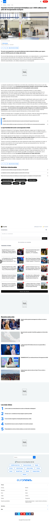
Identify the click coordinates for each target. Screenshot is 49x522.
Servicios (3, 506)
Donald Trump (19, 471)
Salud (26, 492)
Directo (45, 1)
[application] (24, 26)
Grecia (10, 471)
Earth (26, 490)
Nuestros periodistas (5, 501)
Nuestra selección (7, 317)
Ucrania (11, 468)
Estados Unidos (36, 471)
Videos (2, 498)
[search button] (34, 457)
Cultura (26, 495)
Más (2, 509)
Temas (2, 484)
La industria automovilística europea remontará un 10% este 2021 (14, 169)
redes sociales (30, 468)
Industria (16, 183)
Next (2, 492)
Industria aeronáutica (20, 180)
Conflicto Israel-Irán (15, 465)
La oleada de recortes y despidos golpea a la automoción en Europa (15, 172)
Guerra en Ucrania (27, 465)
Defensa (24, 474)
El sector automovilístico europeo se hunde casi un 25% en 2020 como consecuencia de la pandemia (24, 124)
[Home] (1, 4)
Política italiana (32, 180)
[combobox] (24, 457)
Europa (2, 487)
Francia (38, 468)
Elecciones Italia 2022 (7, 180)
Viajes (2, 495)
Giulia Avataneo (5, 43)
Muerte (27, 471)
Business (3, 490)
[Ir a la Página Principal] (4, 1)
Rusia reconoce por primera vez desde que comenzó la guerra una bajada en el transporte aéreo (21, 175)
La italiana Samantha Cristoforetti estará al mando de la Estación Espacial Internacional (21, 121)
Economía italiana (6, 183)
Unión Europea (19, 468)
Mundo (26, 487)
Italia (23, 183)
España (36, 465)
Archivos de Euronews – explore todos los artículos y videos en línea (36, 501)
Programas (27, 498)
